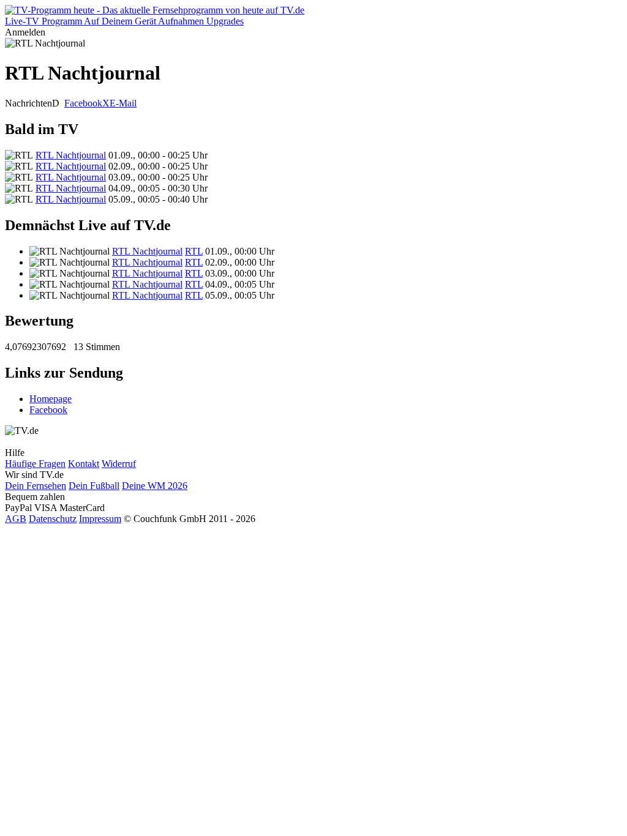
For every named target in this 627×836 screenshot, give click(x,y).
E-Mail (123, 103)
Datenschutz (53, 518)
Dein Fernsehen (35, 485)
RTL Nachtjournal (71, 155)
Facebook (83, 103)
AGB (15, 518)
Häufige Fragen (35, 463)
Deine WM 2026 (154, 485)
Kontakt (83, 463)
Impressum (100, 518)
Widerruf (119, 463)
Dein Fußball (94, 485)
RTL (194, 251)
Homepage (50, 399)
